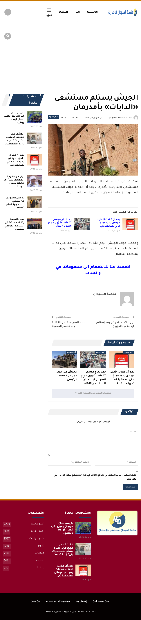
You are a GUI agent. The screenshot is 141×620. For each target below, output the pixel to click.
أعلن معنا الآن (101, 601)
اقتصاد (63, 12)
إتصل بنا (81, 601)
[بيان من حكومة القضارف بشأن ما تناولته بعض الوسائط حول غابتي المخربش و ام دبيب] (34, 181)
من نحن (35, 601)
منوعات (39, 553)
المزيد (49, 15)
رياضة (40, 568)
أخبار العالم (37, 531)
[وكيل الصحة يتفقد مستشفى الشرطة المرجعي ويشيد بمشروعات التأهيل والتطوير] (34, 224)
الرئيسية (92, 12)
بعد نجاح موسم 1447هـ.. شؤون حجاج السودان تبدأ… (59, 223)
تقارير (41, 546)
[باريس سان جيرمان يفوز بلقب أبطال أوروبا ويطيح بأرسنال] (34, 117)
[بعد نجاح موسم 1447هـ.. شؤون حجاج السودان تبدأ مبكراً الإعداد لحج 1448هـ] (82, 224)
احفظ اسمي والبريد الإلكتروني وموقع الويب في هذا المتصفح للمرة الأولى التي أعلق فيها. (95, 477)
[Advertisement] (109, 51)
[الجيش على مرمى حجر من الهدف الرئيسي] (64, 359)
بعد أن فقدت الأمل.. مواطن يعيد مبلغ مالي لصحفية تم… (108, 223)
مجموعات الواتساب (58, 601)
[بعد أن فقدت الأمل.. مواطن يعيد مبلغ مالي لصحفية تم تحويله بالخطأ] (130, 224)
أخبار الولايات (36, 538)
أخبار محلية (53, 117)
